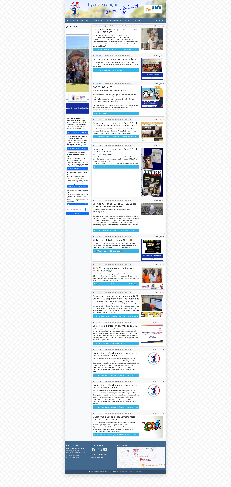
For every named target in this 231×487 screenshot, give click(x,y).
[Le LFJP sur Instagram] (97, 450)
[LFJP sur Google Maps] (141, 457)
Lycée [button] (100, 20)
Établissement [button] (75, 20)
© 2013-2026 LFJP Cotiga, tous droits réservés (117, 471)
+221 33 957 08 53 (73, 456)
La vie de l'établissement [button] (113, 20)
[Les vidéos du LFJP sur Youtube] (105, 450)
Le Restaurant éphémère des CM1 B (78, 204)
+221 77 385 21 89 (73, 458)
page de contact (98, 457)
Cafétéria (127, 20)
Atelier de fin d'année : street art (78, 186)
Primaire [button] (85, 20)
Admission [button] (135, 20)
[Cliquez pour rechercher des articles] (87, 209)
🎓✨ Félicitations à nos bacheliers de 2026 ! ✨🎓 (78, 132)
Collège (98, 26)
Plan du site (139, 471)
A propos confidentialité (97, 471)
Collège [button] (93, 20)
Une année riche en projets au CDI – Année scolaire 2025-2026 (78, 168)
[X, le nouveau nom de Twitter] (101, 450)
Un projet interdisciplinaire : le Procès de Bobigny (78, 148)
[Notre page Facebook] (93, 450)
